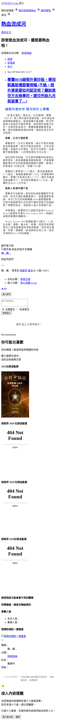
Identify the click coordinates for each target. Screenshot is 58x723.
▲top (4, 288)
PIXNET (14, 677)
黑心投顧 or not (28, 283)
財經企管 (25, 279)
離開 (18, 717)
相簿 (9, 59)
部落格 (11, 63)
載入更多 (6, 294)
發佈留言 (6, 313)
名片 (9, 66)
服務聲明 (34, 680)
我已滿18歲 (7, 717)
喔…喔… (6, 253)
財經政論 (27, 53)
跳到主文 (6, 32)
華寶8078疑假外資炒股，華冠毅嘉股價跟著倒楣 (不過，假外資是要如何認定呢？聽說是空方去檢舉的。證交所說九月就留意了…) (31, 90)
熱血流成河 (13, 24)
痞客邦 (23, 270)
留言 (30, 270)
